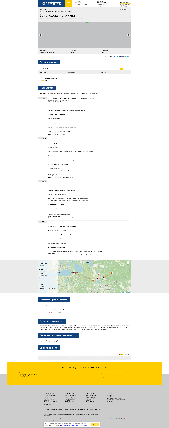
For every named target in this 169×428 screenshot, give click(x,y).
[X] (119, 56)
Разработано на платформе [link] (110, 418)
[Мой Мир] (117, 56)
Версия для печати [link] (125, 9)
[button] (121, 69)
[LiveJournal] (121, 56)
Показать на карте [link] (47, 404)
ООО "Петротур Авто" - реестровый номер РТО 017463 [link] (54, 416)
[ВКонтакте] (114, 56)
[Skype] (127, 56)
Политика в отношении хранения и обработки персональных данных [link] (57, 420)
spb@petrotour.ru (89, 400)
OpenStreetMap (127, 292)
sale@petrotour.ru (47, 400)
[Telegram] (128, 56)
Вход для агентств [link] (125, 2)
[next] (128, 35)
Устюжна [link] (55, 11)
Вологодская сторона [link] (66, 11)
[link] (51, 3)
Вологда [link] (48, 11)
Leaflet (123, 292)
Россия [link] (42, 11)
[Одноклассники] (115, 56)
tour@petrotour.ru (68, 400)
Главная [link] (42, 9)
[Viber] (123, 56)
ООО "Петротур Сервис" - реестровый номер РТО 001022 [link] (55, 418)
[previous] (40, 35)
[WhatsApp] (125, 56)
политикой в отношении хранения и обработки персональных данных (74, 425)
